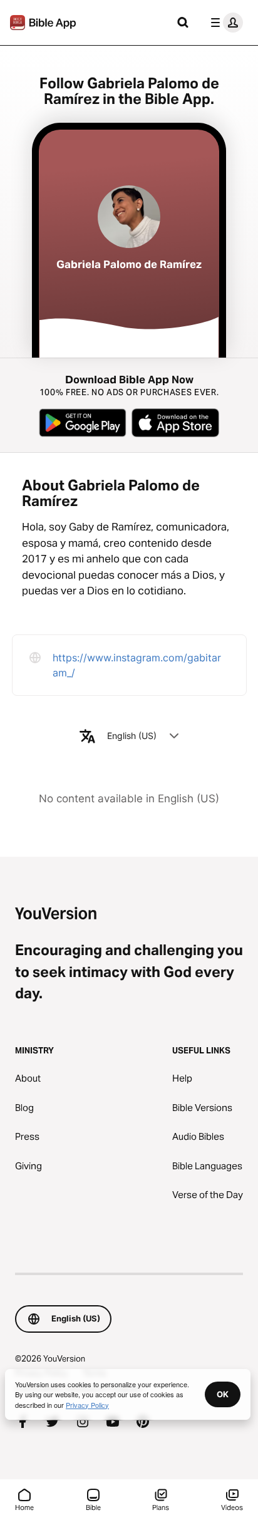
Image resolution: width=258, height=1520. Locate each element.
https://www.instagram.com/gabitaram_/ (137, 665)
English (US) (132, 735)
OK (223, 1394)
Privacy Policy (87, 1405)
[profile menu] (224, 22)
